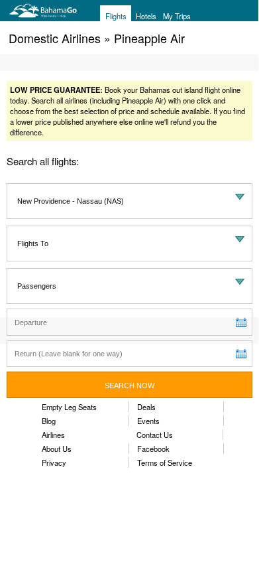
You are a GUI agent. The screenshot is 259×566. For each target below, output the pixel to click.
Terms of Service (164, 462)
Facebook (153, 448)
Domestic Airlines (55, 37)
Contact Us (154, 434)
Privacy (54, 462)
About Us (57, 448)
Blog (49, 420)
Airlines (53, 434)
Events (148, 420)
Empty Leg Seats (69, 406)
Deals (146, 406)
